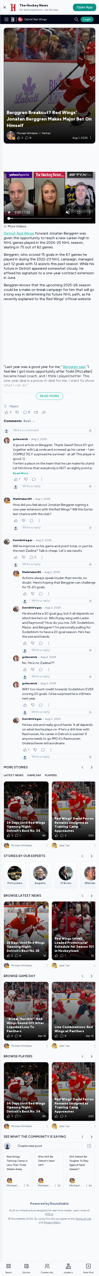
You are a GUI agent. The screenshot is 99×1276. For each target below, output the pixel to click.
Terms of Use (83, 1218)
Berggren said (74, 367)
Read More (20, 473)
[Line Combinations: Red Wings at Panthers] (74, 1011)
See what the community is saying (35, 1137)
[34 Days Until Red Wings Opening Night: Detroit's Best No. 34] (26, 810)
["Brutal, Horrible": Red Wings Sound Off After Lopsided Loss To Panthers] (26, 1011)
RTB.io (49, 1214)
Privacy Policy (52, 1222)
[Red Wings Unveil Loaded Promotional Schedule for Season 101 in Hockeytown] (74, 931)
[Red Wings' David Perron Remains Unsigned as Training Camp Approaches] (74, 810)
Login (87, 19)
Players (14, 406)
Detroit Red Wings (19, 233)
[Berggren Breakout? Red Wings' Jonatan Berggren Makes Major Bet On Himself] (49, 85)
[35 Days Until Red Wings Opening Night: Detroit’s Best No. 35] (26, 931)
